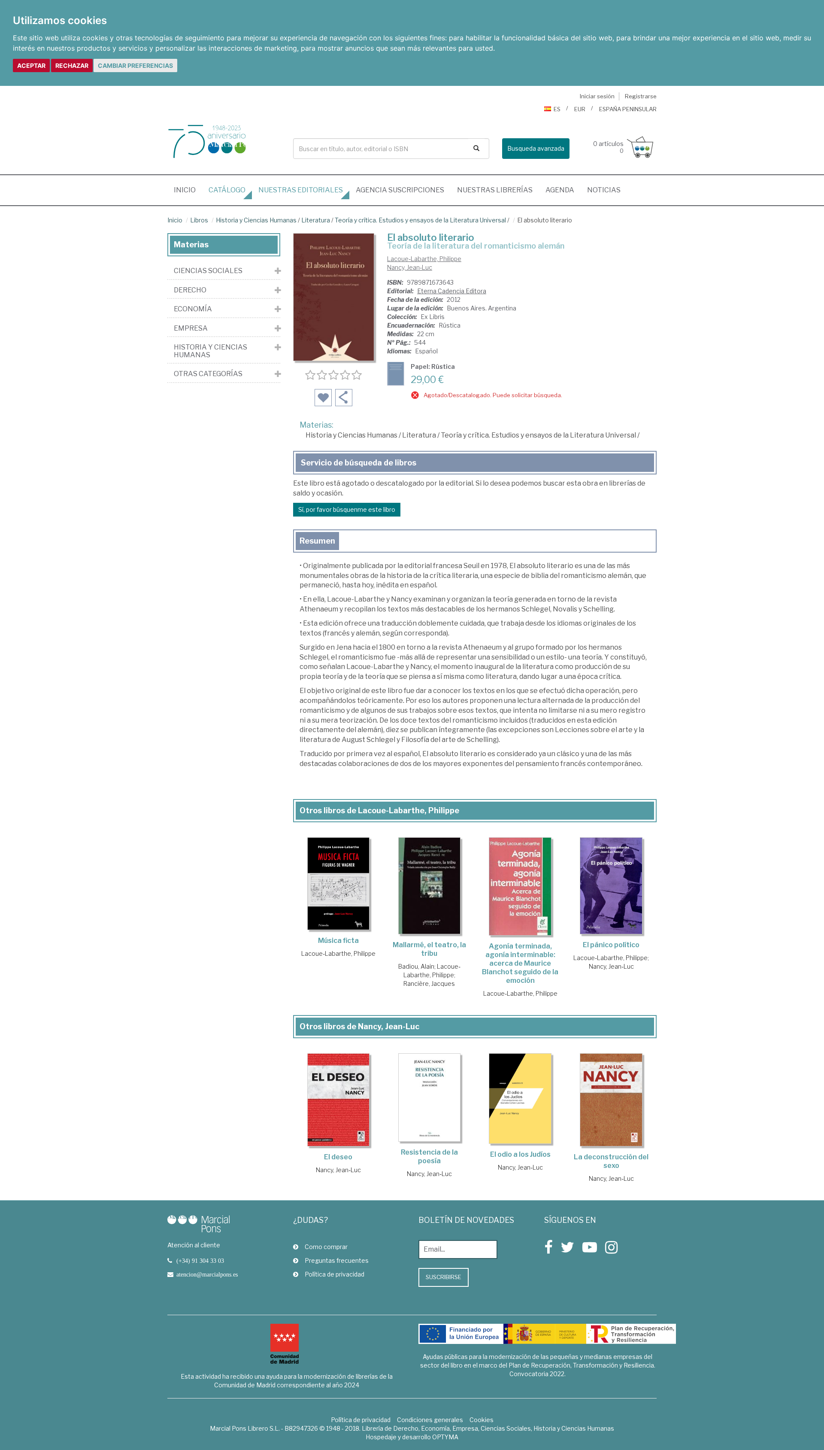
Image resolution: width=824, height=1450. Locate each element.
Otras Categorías (208, 374)
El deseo (338, 1157)
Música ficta (338, 940)
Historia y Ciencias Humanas (256, 220)
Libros (199, 220)
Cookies (482, 1419)
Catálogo (227, 190)
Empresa (191, 328)
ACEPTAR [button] (31, 65)
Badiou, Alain (416, 966)
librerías (495, 190)
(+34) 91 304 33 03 (200, 1261)
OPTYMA (445, 1437)
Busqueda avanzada (535, 148)
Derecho (190, 290)
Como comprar (326, 1246)
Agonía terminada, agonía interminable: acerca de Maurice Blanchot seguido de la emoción (520, 963)
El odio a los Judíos (520, 1154)
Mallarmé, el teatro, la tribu (429, 949)
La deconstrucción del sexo (611, 1161)
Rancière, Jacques (429, 983)
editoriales (300, 190)
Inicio (188, 189)
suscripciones (400, 190)
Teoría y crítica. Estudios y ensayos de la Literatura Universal (420, 220)
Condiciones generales (430, 1419)
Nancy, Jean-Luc (409, 267)
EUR (579, 109)
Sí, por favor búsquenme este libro (346, 509)
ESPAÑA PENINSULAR (628, 109)
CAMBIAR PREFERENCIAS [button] (135, 65)
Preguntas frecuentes (337, 1260)
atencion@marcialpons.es (207, 1274)
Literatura (315, 220)
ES (557, 109)
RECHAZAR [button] (71, 65)
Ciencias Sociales (208, 271)
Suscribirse (443, 1277)
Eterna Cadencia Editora (451, 291)
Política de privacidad (334, 1274)
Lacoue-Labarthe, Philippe (424, 258)
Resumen (317, 540)
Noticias (604, 190)
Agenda (559, 190)
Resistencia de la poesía (429, 1156)
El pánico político (611, 945)
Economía (193, 309)
